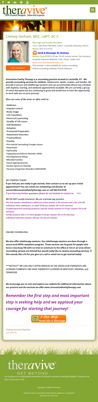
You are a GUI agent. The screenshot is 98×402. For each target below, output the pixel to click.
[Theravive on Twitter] (8, 2)
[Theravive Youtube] (27, 2)
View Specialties (18, 68)
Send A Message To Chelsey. (53, 52)
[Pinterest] (21, 2)
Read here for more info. (49, 395)
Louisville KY (11, 332)
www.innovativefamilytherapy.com (47, 62)
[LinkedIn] (15, 2)
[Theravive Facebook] (3, 2)
